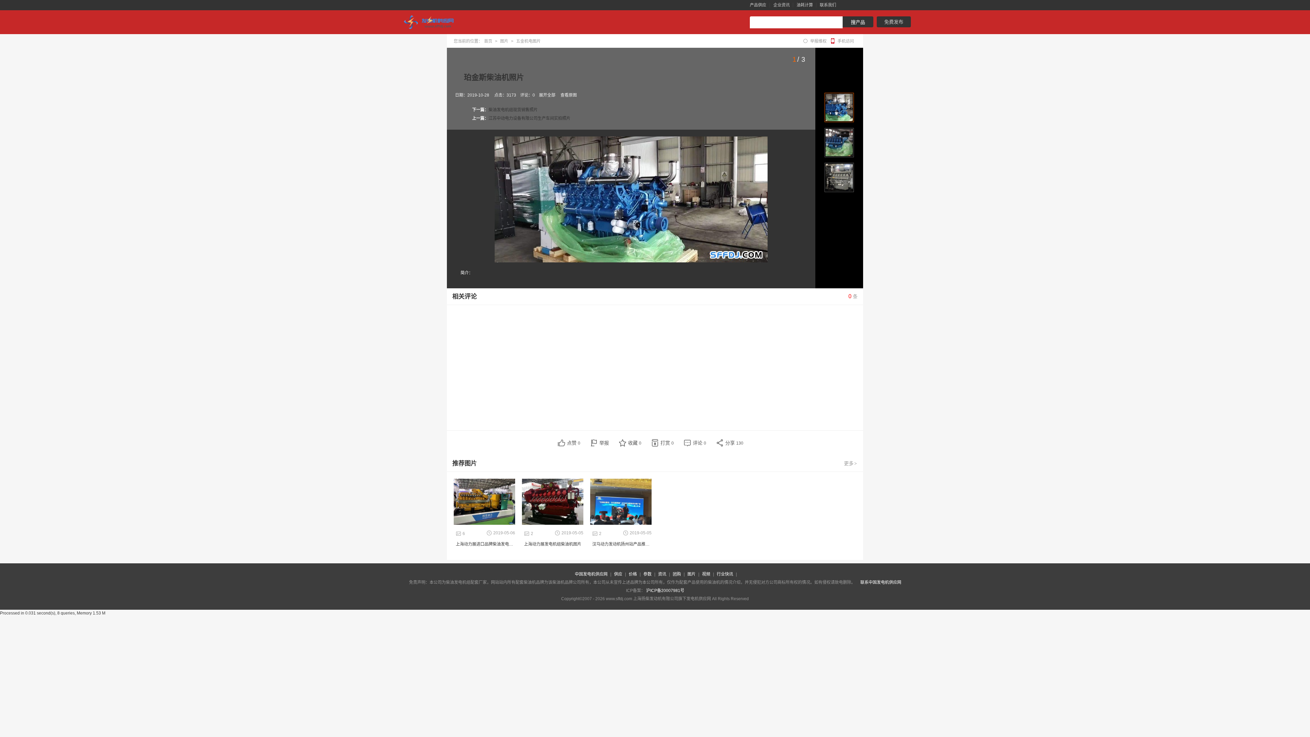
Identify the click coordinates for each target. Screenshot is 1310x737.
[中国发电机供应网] (431, 22)
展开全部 (547, 95)
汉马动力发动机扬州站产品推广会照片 (627, 544)
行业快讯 (725, 574)
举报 (604, 443)
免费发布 (893, 22)
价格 (633, 574)
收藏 (634, 443)
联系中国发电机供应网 (880, 582)
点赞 (573, 443)
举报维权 (818, 41)
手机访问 (846, 41)
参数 (647, 574)
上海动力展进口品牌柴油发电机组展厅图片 (495, 544)
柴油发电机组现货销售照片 (513, 109)
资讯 (662, 574)
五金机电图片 (528, 41)
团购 (677, 574)
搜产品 (858, 22)
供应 (618, 574)
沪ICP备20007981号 (665, 590)
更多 (850, 463)
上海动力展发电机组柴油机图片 (552, 544)
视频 (706, 574)
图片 (504, 41)
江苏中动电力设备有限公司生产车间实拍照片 (529, 118)
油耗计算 (805, 5)
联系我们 (828, 5)
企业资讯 (781, 5)
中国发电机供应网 (591, 574)
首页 (488, 41)
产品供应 (758, 5)
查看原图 (569, 95)
